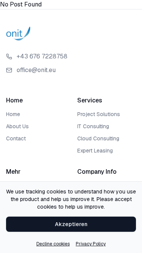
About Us (17, 126)
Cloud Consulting (98, 138)
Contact (16, 138)
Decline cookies (53, 244)
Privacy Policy (91, 244)
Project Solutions (98, 114)
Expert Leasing (95, 150)
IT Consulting (93, 126)
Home (13, 114)
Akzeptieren (71, 224)
